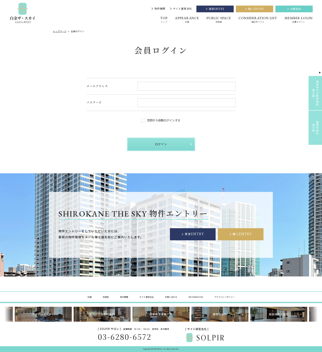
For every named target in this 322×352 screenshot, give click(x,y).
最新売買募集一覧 (160, 314)
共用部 (106, 297)
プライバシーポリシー (224, 297)
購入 (242, 234)
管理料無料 (220, 314)
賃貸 (194, 234)
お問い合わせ (171, 297)
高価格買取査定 (279, 314)
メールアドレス (97, 86)
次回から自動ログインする (163, 120)
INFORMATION (195, 297)
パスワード (94, 102)
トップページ (59, 31)
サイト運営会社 (182, 8)
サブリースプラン (43, 314)
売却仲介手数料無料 (102, 314)
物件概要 (159, 8)
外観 (89, 297)
